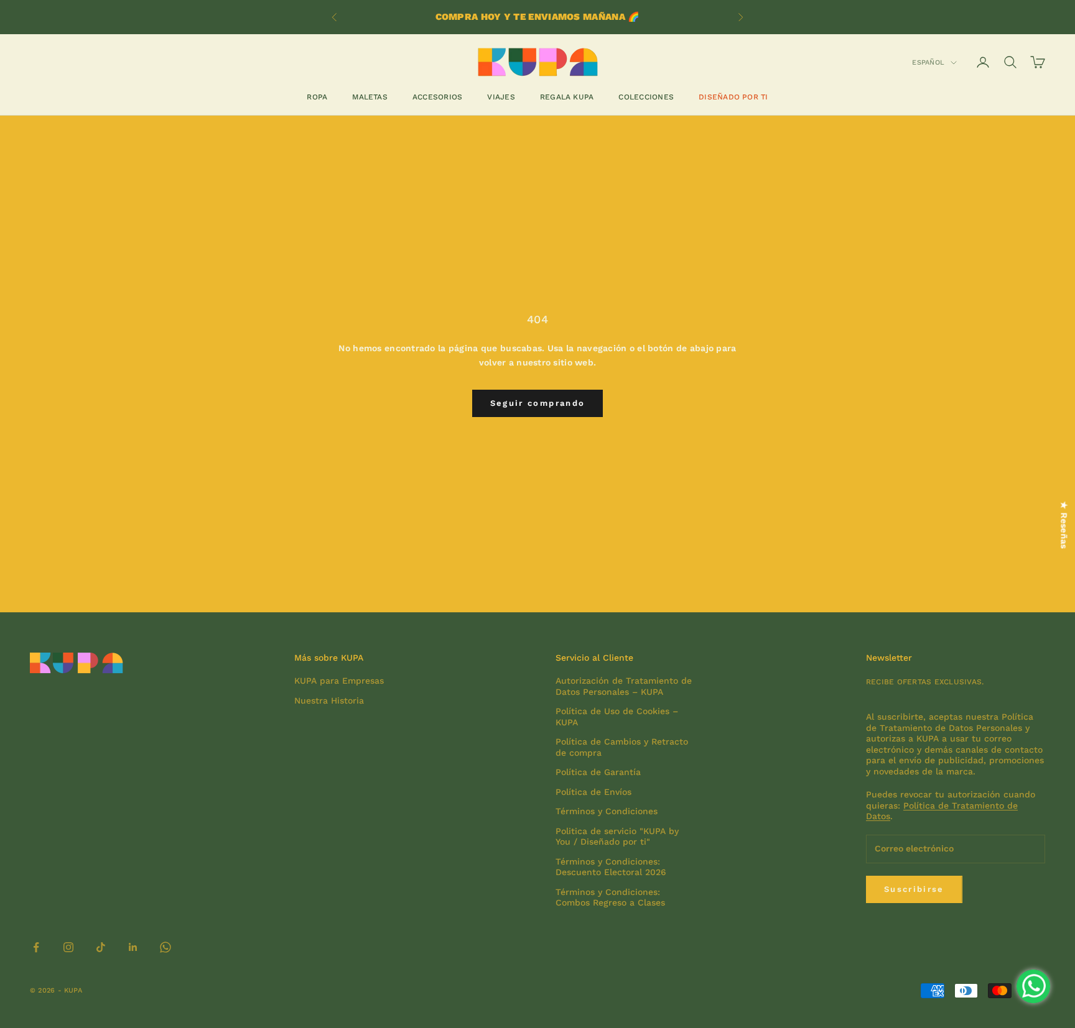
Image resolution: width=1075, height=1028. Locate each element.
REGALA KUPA (567, 97)
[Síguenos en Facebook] (36, 947)
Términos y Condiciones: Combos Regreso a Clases (610, 897)
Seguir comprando (537, 403)
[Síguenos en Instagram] (68, 947)
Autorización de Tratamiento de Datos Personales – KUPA (624, 686)
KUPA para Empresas (339, 681)
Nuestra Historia (329, 700)
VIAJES (500, 97)
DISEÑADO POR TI (733, 97)
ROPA (317, 97)
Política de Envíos (593, 792)
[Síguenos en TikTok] (101, 947)
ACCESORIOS (437, 97)
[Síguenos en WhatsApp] (165, 947)
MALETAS (370, 97)
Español (928, 62)
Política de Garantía (598, 772)
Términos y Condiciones (607, 811)
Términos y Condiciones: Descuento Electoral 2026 (611, 867)
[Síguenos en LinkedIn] (133, 947)
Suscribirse (914, 889)
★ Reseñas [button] (1064, 525)
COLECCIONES (646, 97)
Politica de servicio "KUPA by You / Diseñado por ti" (617, 836)
